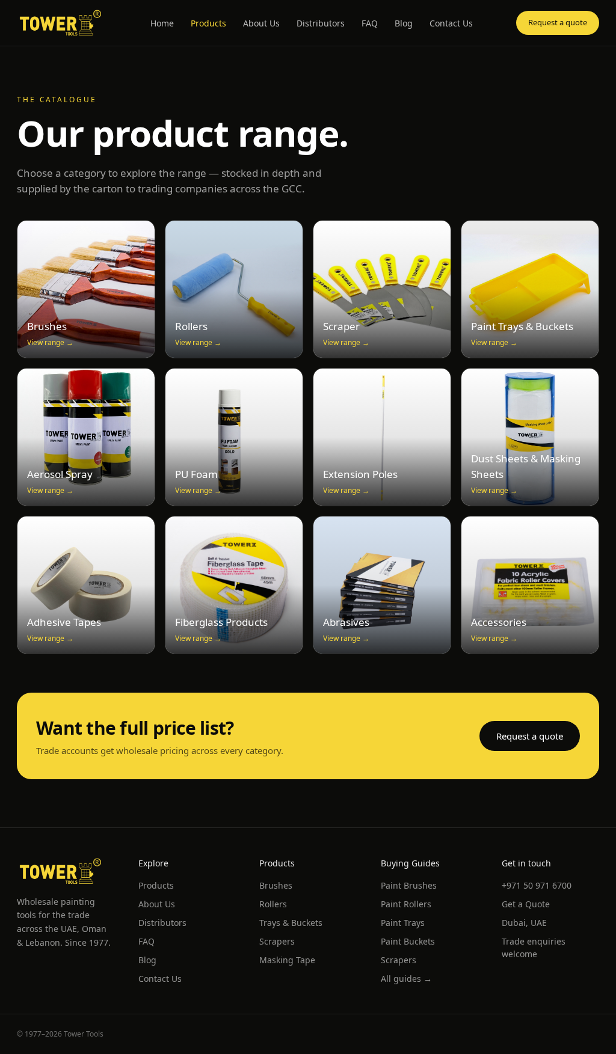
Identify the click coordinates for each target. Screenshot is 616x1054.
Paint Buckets (408, 941)
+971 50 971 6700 (536, 885)
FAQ (370, 23)
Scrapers (277, 941)
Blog (404, 23)
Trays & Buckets (290, 922)
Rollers (273, 904)
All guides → (406, 978)
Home (162, 23)
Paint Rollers (406, 904)
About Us (261, 23)
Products (208, 23)
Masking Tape (287, 960)
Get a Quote (526, 904)
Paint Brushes (409, 885)
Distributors (321, 23)
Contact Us (451, 23)
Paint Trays (403, 922)
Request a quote (557, 22)
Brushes (275, 885)
